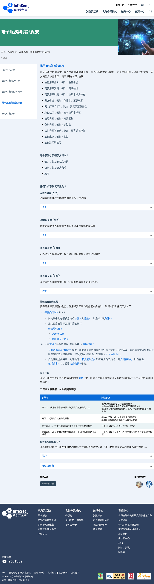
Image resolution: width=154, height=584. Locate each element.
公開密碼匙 (126, 359)
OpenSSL (57, 333)
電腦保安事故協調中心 (129, 529)
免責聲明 (63, 572)
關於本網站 (25, 572)
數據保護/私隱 (48, 483)
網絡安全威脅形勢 (47, 529)
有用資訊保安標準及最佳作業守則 (135, 515)
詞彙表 (121, 552)
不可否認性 (112, 354)
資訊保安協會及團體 (128, 524)
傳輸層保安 (54, 328)
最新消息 (42, 515)
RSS (3, 572)
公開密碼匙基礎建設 (59, 350)
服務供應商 (48, 466)
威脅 (81, 378)
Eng (118, 5)
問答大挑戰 (124, 547)
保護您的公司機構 (74, 520)
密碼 (51, 344)
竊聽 (107, 318)
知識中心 (126, 11)
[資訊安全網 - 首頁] (16, 13)
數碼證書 (87, 344)
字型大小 (132, 5)
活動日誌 (42, 533)
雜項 (120, 543)
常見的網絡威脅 (101, 520)
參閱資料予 (71, 524)
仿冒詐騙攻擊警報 (47, 520)
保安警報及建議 (46, 524)
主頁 (3, 51)
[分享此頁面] (150, 5)
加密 (77, 318)
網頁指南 (13, 572)
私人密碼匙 (88, 359)
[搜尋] (150, 11)
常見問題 (97, 529)
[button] (142, 5)
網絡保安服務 (59, 339)
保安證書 (122, 520)
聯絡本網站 (39, 572)
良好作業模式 (109, 11)
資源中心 (140, 11)
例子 (44, 207)
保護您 (68, 515)
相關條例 (122, 533)
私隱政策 (52, 572)
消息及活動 (92, 11)
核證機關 (74, 363)
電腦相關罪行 (100, 524)
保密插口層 (51, 312)
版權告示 (75, 572)
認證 (86, 318)
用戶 (44, 455)
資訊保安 (23, 51)
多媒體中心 (124, 538)
